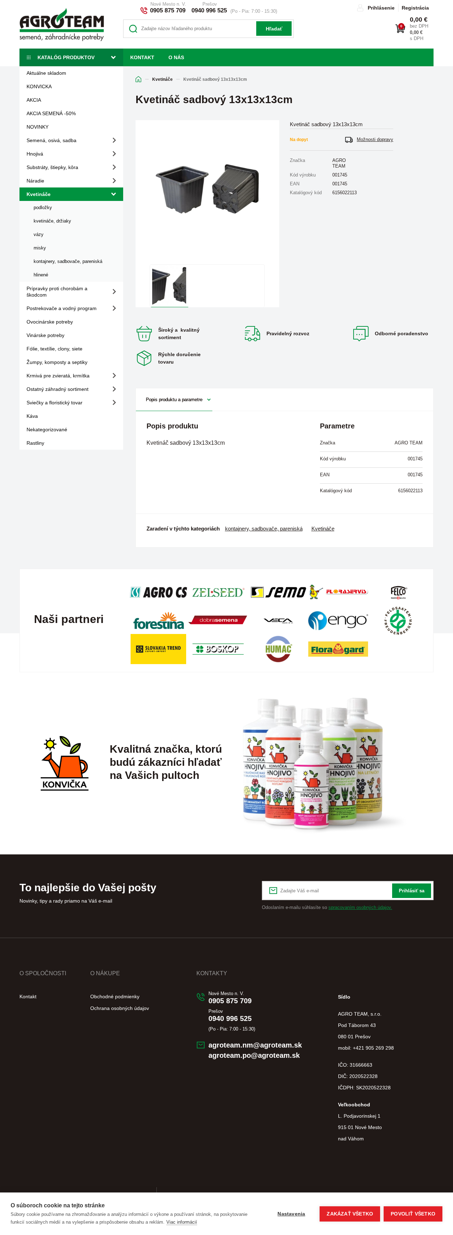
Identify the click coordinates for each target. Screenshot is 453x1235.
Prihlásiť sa (411, 890)
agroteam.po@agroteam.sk (254, 1055)
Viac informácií (181, 1222)
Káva (32, 416)
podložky (43, 207)
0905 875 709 (167, 10)
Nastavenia (291, 1214)
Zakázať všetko (350, 1214)
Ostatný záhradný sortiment (57, 389)
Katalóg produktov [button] (66, 57)
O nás (176, 57)
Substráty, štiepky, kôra (52, 167)
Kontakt (142, 57)
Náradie (35, 181)
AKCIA (34, 100)
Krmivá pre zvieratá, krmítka (58, 375)
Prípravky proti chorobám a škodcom (57, 292)
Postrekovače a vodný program (62, 308)
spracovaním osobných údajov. (360, 907)
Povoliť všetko (413, 1214)
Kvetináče (39, 194)
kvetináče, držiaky (52, 221)
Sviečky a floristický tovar (54, 402)
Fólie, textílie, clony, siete (54, 349)
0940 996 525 (209, 10)
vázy (39, 234)
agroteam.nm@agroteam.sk (255, 1045)
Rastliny (35, 443)
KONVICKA (39, 86)
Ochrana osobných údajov (119, 1008)
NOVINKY (37, 127)
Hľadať (274, 29)
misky (40, 248)
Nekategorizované (47, 429)
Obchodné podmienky (114, 996)
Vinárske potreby (45, 335)
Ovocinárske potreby (50, 322)
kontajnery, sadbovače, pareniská (68, 261)
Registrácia (415, 8)
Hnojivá (35, 154)
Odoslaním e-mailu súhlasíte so (327, 907)
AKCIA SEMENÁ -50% (51, 113)
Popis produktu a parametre (174, 399)
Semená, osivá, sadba (51, 140)
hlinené (41, 274)
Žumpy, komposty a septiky (57, 362)
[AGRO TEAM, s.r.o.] (61, 24)
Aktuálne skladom (46, 73)
